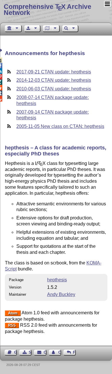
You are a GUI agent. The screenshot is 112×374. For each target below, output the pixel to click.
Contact (45, 352)
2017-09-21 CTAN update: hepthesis (53, 71)
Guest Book (15, 352)
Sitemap (30, 352)
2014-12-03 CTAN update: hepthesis (53, 80)
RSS (12, 325)
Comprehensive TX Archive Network (47, 9)
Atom (13, 313)
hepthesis (57, 279)
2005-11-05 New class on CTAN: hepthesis (60, 126)
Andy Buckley (61, 294)
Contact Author (59, 352)
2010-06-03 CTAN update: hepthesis (53, 88)
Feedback (74, 352)
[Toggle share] (1, 50)
